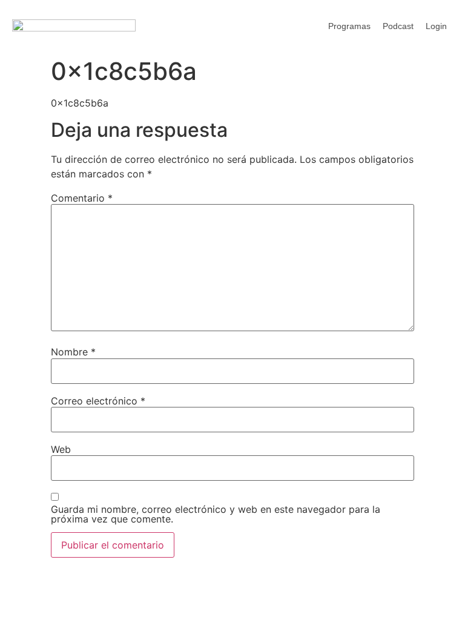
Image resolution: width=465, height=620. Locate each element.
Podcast (398, 26)
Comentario (82, 198)
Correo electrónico (98, 401)
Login (436, 26)
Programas (349, 26)
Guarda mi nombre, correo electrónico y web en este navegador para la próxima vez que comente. (215, 514)
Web (61, 449)
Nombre (73, 352)
